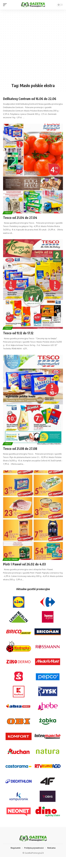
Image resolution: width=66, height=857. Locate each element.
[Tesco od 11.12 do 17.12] (33, 284)
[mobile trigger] (5, 5)
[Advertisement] (33, 48)
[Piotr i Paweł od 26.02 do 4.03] (33, 515)
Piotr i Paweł (11, 559)
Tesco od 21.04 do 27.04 (20, 218)
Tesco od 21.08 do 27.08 (20, 448)
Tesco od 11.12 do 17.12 (18, 333)
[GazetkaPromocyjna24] (33, 5)
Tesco (8, 213)
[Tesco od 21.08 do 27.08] (33, 399)
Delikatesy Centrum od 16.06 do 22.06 (29, 99)
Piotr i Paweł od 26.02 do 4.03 (24, 564)
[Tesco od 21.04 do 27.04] (33, 168)
